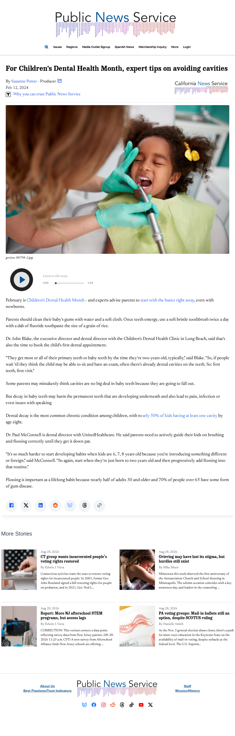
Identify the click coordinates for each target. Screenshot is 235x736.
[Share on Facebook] (11, 505)
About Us (47, 686)
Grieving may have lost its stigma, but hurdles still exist (192, 558)
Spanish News (124, 47)
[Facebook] (94, 705)
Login (187, 47)
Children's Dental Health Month (55, 300)
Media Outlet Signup (96, 47)
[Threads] (122, 705)
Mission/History (187, 690)
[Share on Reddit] (55, 505)
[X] (150, 705)
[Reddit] (113, 705)
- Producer (34, 81)
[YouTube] (141, 705)
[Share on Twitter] (25, 505)
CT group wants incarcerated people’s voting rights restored (74, 558)
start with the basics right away (167, 300)
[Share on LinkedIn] (40, 505)
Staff (187, 686)
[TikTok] (131, 705)
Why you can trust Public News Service (46, 94)
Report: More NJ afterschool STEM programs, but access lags (72, 615)
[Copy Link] (99, 505)
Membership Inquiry (153, 47)
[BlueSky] (84, 705)
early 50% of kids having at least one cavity (179, 416)
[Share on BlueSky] (70, 505)
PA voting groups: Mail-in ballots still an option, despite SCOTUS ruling (194, 615)
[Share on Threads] (84, 505)
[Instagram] (103, 705)
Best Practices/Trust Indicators (47, 690)
